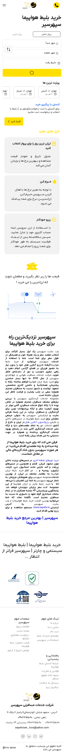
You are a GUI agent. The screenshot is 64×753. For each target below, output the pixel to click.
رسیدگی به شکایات (49, 683)
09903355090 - (51, 722)
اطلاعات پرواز (22, 626)
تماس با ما (53, 627)
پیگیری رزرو (52, 687)
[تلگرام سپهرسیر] (41, 736)
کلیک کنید (16, 121)
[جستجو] (32, 73)
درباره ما (54, 623)
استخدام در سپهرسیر (48, 640)
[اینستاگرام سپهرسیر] (35, 736)
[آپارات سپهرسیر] (23, 736)
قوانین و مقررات (50, 671)
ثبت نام (54, 631)
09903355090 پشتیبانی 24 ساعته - (23, 722)
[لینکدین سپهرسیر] (29, 736)
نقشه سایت (23, 631)
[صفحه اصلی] (30, 5)
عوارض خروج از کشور (18, 650)
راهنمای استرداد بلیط (48, 636)
